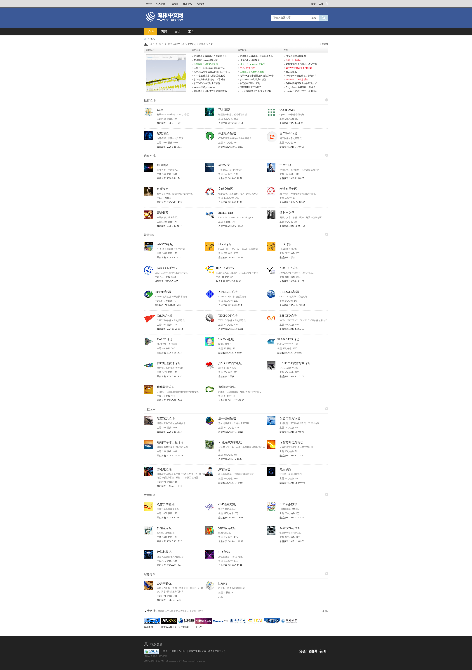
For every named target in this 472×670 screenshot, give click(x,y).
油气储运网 (183, 627)
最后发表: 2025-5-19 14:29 (169, 202)
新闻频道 (163, 165)
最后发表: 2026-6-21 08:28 (230, 517)
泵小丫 (198, 627)
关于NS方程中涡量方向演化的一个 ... (212, 71)
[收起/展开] (326, 99)
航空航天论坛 (166, 418)
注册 (321, 3)
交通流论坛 (164, 469)
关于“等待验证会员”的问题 (299, 68)
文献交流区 (225, 188)
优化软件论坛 (166, 386)
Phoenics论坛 (163, 291)
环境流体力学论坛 (230, 442)
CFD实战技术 (288, 504)
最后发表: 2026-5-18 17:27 (169, 541)
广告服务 (174, 3)
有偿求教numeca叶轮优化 (206, 60)
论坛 (151, 31)
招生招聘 (285, 165)
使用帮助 (187, 3)
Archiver (182, 651)
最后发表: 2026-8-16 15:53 (169, 432)
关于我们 (201, 3)
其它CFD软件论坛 (230, 363)
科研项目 (163, 188)
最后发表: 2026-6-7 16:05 (166, 281)
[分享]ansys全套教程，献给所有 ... (302, 75)
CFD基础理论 (227, 504)
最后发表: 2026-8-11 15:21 (169, 147)
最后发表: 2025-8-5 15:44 (230, 565)
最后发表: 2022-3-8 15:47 (230, 352)
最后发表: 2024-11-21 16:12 (170, 329)
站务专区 (150, 574)
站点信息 (156, 644)
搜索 (313, 17)
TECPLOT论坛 (227, 315)
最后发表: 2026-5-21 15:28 (169, 352)
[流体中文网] (176, 23)
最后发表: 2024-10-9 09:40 (292, 432)
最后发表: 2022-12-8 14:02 (228, 281)
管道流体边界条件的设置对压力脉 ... (211, 56)
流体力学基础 (166, 504)
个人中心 (160, 3)
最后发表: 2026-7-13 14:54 (292, 517)
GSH (211, 44)
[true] (323, 18)
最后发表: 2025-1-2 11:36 (230, 459)
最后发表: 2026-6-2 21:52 (230, 178)
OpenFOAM (287, 109)
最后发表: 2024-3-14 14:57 (230, 482)
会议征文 (224, 165)
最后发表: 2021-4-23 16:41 (169, 565)
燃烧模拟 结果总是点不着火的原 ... (303, 64)
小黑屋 (164, 651)
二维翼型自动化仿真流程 (206, 64)
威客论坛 (224, 469)
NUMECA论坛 (289, 268)
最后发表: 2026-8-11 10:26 (230, 432)
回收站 (222, 583)
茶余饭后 (163, 212)
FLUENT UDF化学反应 (297, 79)
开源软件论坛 (227, 133)
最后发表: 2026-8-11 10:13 (230, 257)
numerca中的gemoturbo (204, 87)
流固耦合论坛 (227, 528)
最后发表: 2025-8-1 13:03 (169, 517)
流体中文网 (145, 39)
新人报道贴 (291, 71)
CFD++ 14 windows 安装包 (252, 64)
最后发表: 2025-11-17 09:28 (292, 305)
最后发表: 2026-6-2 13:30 (230, 202)
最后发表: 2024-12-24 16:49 (170, 455)
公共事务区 (164, 583)
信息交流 (150, 155)
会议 (178, 31)
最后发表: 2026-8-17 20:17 (169, 226)
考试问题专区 (288, 188)
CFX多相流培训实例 (250, 60)
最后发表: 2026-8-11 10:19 (230, 541)
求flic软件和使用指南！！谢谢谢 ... (210, 79)
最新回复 (323, 44)
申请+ (325, 611)
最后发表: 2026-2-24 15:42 (169, 178)
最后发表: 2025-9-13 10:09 (230, 147)
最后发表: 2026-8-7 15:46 (169, 600)
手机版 (173, 651)
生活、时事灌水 (247, 68)
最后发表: (288, 257)
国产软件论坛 (288, 133)
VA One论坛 (226, 339)
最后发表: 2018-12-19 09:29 (292, 202)
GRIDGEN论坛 (289, 291)
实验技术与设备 (290, 528)
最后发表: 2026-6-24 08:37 (292, 178)
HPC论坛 (224, 551)
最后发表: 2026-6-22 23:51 (230, 123)
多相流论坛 (164, 528)
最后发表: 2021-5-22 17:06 (169, 400)
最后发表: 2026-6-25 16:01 (169, 123)
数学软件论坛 (227, 386)
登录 (313, 3)
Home (149, 3)
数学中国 (148, 627)
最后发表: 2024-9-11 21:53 (292, 376)
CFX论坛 (285, 244)
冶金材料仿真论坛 (291, 442)
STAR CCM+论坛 (166, 268)
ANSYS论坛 (165, 244)
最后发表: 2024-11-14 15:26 (168, 305)
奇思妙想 (285, 469)
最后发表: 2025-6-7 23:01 (291, 455)
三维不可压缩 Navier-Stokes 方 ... (209, 68)
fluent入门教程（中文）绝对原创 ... (303, 91)
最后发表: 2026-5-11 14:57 (169, 376)
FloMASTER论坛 (288, 339)
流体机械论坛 (227, 418)
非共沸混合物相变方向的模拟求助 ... (211, 91)
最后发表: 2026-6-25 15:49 (230, 305)
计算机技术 (164, 551)
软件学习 (150, 234)
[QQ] (151, 651)
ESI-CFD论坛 (288, 315)
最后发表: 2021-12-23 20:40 (231, 400)
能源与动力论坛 (290, 418)
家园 (164, 31)
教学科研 (150, 495)
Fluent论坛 (225, 244)
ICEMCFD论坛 (227, 291)
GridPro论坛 (164, 315)
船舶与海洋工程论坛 (170, 442)
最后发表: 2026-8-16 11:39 (292, 281)
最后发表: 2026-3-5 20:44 (291, 123)
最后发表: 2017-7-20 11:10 (169, 486)
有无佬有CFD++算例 (250, 83)
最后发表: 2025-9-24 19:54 (230, 226)
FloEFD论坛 (164, 339)
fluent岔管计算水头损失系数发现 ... (210, 75)
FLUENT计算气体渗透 (250, 87)
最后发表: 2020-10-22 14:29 (292, 226)
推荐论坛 (150, 100)
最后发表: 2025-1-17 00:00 (292, 147)
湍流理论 (163, 133)
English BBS (226, 212)
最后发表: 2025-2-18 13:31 (230, 329)
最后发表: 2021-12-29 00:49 (292, 482)
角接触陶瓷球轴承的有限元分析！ (302, 83)
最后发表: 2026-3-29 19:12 (289, 352)
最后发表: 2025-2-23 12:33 (292, 329)
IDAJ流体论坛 (225, 268)
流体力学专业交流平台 (213, 651)
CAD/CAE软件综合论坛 (295, 363)
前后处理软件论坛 (169, 363)
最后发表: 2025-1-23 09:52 (292, 541)
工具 (191, 31)
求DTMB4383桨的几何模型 (207, 83)
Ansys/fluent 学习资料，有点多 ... (301, 87)
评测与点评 (287, 212)
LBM (160, 109)
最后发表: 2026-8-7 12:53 (169, 257)
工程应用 (150, 409)
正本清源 (224, 109)
